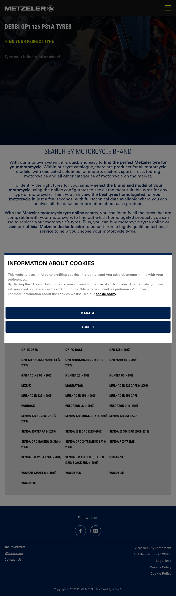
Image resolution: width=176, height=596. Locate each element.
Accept (88, 327)
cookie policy (106, 294)
